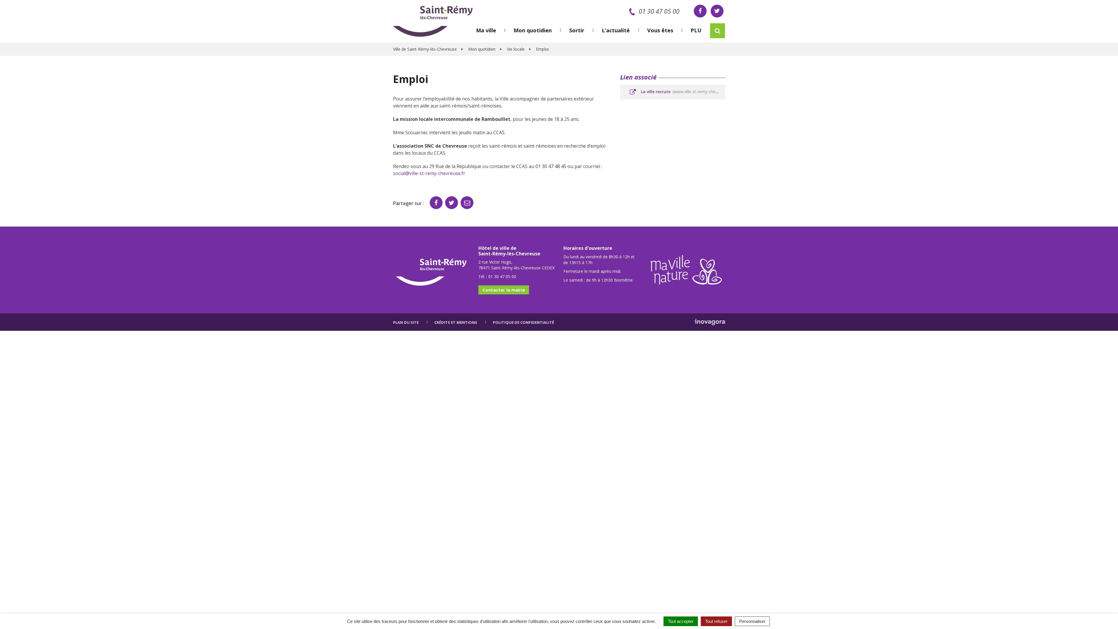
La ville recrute (682, 91)
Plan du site (406, 322)
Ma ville (486, 30)
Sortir (576, 30)
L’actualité (616, 30)
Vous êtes (660, 30)
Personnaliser (752, 621)
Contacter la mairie (503, 290)
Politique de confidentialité (523, 322)
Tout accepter (681, 621)
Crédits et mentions (455, 322)
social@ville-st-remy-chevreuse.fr (429, 173)
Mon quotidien (533, 30)
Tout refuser (716, 621)
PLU (696, 30)
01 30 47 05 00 (659, 11)
